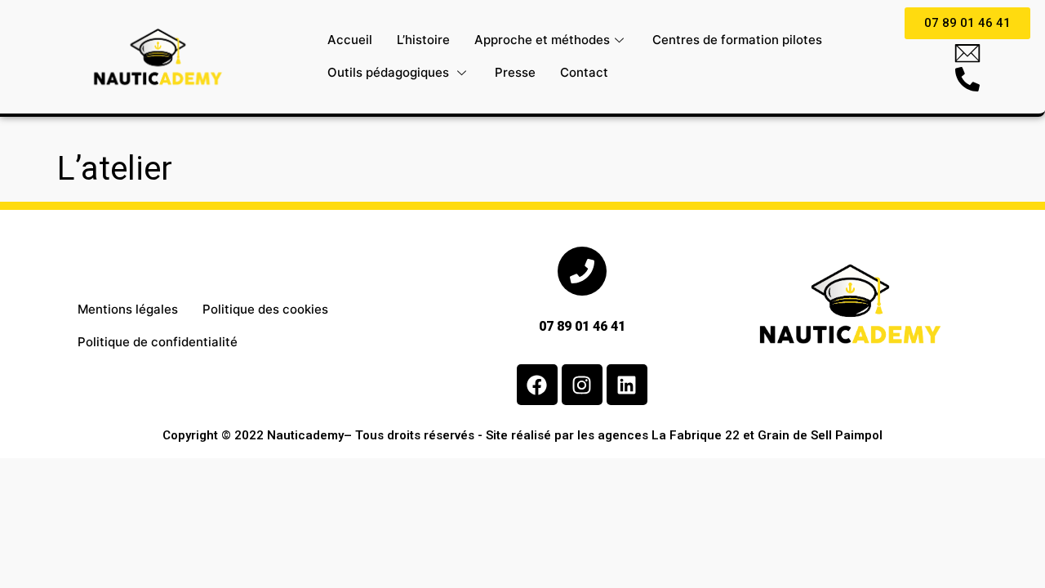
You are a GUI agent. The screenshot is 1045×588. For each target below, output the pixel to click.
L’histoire (423, 39)
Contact (584, 72)
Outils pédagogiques (389, 72)
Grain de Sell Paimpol (820, 435)
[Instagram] (582, 384)
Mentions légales (128, 309)
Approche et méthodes (542, 39)
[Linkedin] (627, 384)
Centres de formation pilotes (737, 39)
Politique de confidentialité (158, 342)
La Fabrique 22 (695, 435)
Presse (515, 72)
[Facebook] (537, 384)
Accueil (349, 39)
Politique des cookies (265, 309)
